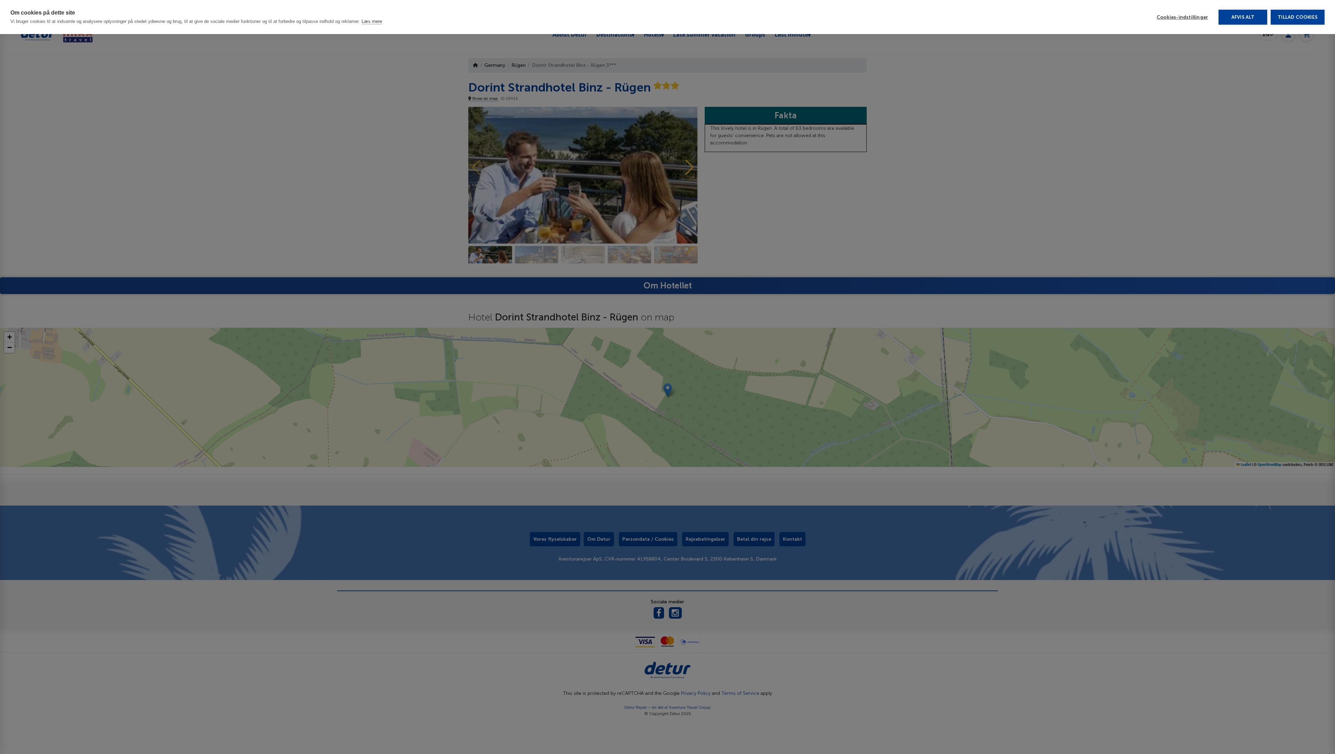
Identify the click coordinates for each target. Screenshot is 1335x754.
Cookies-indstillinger (1182, 17)
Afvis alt (1243, 17)
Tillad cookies (1298, 17)
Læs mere (372, 21)
